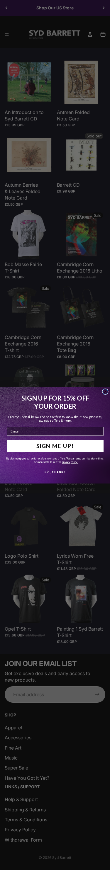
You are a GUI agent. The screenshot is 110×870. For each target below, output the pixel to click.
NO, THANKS (55, 472)
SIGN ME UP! (55, 445)
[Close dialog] (105, 391)
